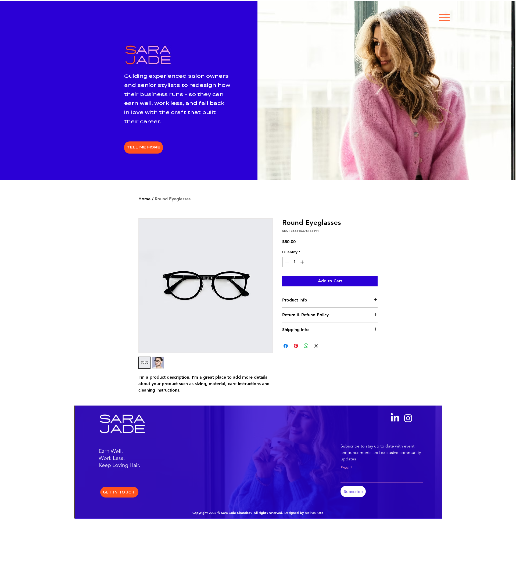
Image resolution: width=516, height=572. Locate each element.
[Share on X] (316, 346)
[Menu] (444, 17)
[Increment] (302, 262)
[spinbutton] (294, 262)
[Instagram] (408, 418)
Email (346, 468)
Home (144, 198)
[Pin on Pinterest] (296, 346)
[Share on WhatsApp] (306, 346)
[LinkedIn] (395, 418)
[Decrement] (286, 262)
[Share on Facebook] (285, 346)
